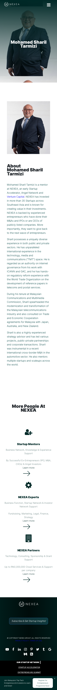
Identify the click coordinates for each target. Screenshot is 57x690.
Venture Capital (15, 196)
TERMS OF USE (35, 641)
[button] (55, 678)
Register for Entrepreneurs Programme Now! (42, 683)
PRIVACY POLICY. (22, 641)
